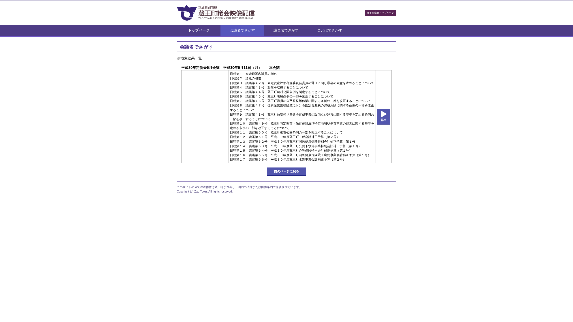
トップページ (199, 30)
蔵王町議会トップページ (380, 12)
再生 (384, 120)
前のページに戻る (286, 171)
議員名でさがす (286, 30)
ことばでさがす (329, 30)
